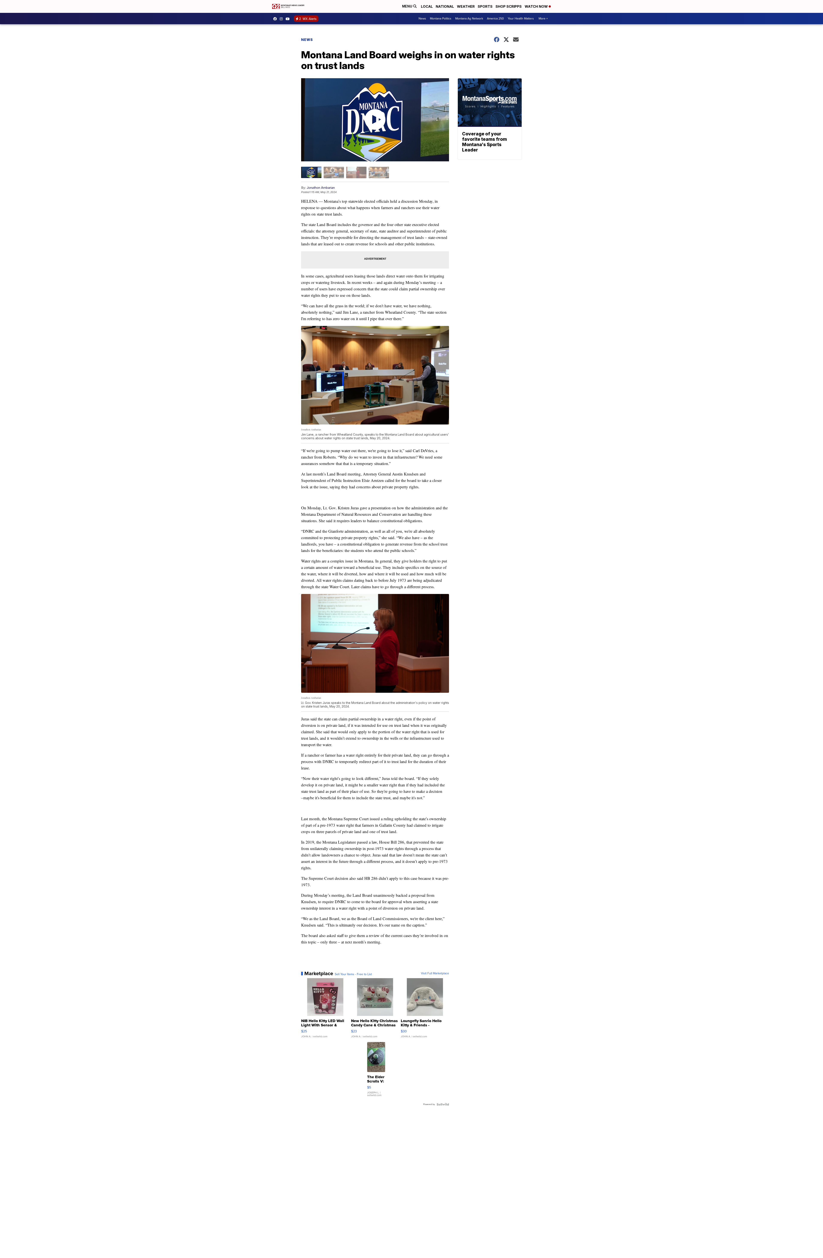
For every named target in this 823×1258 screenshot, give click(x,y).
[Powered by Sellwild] (443, 1104)
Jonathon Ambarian (321, 188)
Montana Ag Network (469, 18)
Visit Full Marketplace (435, 973)
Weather (466, 6)
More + (543, 18)
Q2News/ (276, 19)
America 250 (495, 18)
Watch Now (537, 6)
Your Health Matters (521, 18)
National (445, 6)
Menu (407, 6)
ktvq (282, 19)
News (422, 18)
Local (427, 6)
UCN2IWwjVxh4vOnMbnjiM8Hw (289, 19)
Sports (485, 6)
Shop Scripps (509, 6)
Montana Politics (440, 18)
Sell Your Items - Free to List (353, 974)
